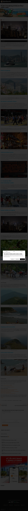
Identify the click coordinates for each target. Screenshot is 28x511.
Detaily (14, 251)
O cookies (21, 251)
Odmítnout (12, 259)
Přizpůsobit (17, 259)
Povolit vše (22, 259)
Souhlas (6, 251)
